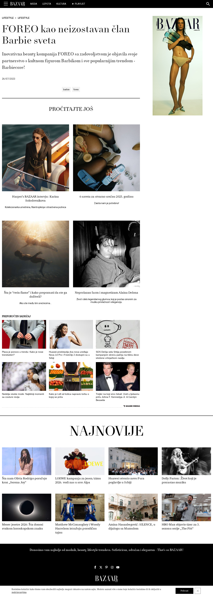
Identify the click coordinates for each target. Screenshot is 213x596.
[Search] (208, 4)
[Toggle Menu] (6, 4)
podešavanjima (19, 592)
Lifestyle (8, 18)
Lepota (46, 3)
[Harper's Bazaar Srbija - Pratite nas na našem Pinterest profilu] (106, 567)
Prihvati (184, 590)
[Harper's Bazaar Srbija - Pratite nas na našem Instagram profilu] (112, 567)
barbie (66, 89)
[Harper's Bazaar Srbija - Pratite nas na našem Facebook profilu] (95, 567)
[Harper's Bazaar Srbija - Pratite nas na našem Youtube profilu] (118, 567)
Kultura (61, 3)
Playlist (80, 3)
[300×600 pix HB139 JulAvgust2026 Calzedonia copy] (178, 65)
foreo (76, 89)
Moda (33, 3)
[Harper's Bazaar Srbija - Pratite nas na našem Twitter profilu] (101, 567)
